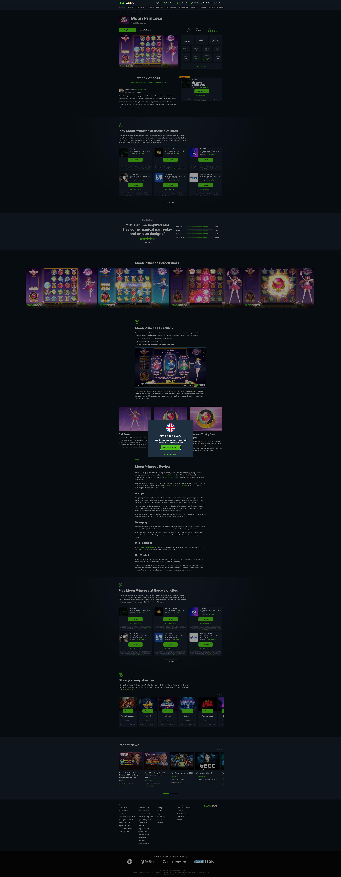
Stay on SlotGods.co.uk (171, 454)
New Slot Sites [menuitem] (207, 3)
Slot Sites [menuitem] (196, 3)
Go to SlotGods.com (170, 447)
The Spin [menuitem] (218, 3)
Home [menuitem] (160, 3)
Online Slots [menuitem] (169, 3)
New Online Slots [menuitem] (184, 3)
